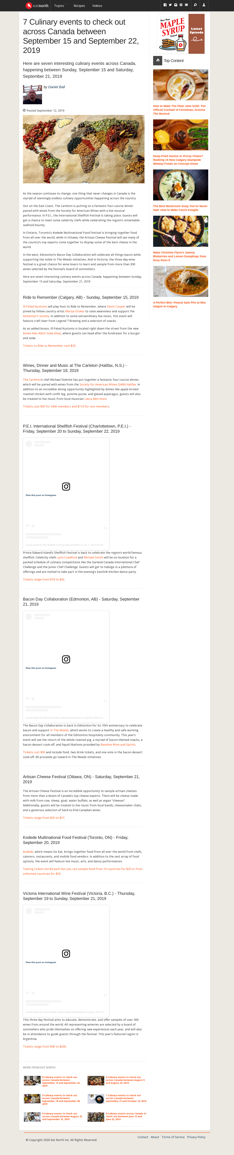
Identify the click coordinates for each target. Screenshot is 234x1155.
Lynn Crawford (67, 557)
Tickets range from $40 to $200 (44, 1046)
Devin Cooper (116, 306)
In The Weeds (59, 730)
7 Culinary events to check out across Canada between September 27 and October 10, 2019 (126, 1098)
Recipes (79, 6)
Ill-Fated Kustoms (35, 306)
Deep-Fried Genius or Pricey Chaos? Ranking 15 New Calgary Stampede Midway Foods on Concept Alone (178, 159)
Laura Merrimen (95, 399)
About (155, 1137)
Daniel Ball (56, 87)
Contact (143, 1137)
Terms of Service (173, 1137)
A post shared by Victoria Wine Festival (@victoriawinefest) (55, 1012)
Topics (59, 6)
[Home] (37, 5)
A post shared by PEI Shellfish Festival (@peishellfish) (53, 545)
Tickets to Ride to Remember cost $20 (49, 346)
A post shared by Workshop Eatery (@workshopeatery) (53, 717)
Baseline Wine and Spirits (117, 744)
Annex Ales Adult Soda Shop (42, 333)
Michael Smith (93, 557)
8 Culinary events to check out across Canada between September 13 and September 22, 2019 (61, 1081)
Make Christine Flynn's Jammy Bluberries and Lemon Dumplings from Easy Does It (179, 256)
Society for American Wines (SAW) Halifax (108, 384)
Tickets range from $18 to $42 (43, 579)
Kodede (28, 852)
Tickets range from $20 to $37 (43, 818)
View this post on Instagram (41, 495)
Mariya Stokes (75, 311)
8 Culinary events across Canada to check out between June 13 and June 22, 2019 (126, 1116)
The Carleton (32, 379)
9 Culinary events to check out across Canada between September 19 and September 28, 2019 (61, 1100)
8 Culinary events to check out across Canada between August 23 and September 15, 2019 (62, 1116)
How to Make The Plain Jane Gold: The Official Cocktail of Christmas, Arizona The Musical (179, 109)
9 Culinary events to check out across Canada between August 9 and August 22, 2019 (125, 1080)
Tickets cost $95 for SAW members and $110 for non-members (66, 406)
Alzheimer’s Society (36, 316)
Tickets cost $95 (34, 752)
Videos (97, 6)
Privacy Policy (196, 1137)
